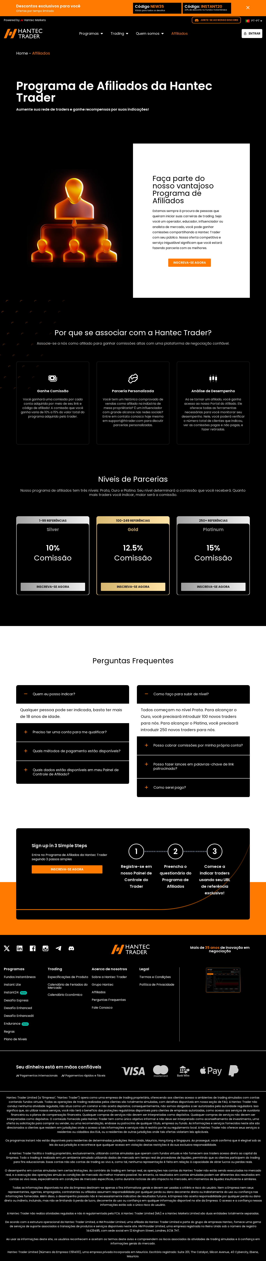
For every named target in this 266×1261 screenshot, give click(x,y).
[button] (72, 694)
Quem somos (147, 33)
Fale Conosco (102, 1007)
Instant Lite (12, 984)
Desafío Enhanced (18, 1008)
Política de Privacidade (156, 984)
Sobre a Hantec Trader (109, 977)
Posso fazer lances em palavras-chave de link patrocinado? (193, 766)
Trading (117, 33)
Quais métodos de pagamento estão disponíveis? (77, 751)
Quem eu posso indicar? (54, 694)
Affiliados (179, 33)
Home (22, 53)
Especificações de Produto (68, 977)
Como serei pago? (169, 787)
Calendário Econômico (65, 994)
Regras (9, 1031)
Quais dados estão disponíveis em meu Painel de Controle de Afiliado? (76, 772)
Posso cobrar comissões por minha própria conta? (198, 745)
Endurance (16, 1023)
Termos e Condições (155, 977)
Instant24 (15, 992)
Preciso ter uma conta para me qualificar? (70, 732)
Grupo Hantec (103, 984)
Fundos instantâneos (20, 977)
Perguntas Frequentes (109, 1000)
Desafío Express (16, 1000)
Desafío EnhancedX (19, 1016)
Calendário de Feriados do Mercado (68, 986)
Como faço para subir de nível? (181, 694)
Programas (89, 33)
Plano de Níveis (15, 1039)
